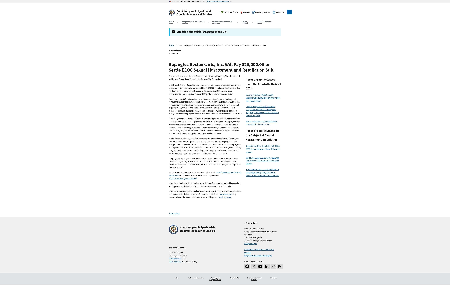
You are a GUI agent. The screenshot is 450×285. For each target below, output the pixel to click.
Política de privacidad (196, 278)
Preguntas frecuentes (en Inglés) (258, 255)
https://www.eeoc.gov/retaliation (183, 178)
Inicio (171, 45)
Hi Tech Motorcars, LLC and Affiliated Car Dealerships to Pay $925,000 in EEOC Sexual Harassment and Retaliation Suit (262, 172)
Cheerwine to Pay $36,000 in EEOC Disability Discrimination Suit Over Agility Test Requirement (263, 98)
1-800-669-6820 (175, 258)
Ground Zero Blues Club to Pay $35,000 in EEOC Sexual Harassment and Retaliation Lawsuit (263, 149)
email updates (225, 197)
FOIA (176, 278)
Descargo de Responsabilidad (215, 279)
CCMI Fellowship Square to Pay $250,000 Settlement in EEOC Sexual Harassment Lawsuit (262, 161)
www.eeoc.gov (225, 194)
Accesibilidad (234, 278)
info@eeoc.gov (250, 243)
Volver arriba (174, 213)
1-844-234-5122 (175, 261)
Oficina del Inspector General (254, 279)
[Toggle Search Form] (289, 12)
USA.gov (273, 278)
